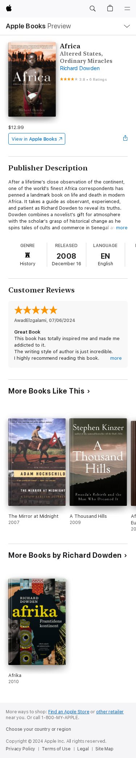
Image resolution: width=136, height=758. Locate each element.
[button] (92, 8)
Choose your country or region (38, 729)
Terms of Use (56, 748)
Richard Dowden (80, 68)
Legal (83, 748)
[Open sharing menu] (125, 139)
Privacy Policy (20, 748)
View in (34, 139)
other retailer (110, 711)
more (122, 227)
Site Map (104, 748)
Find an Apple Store (69, 711)
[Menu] (127, 8)
